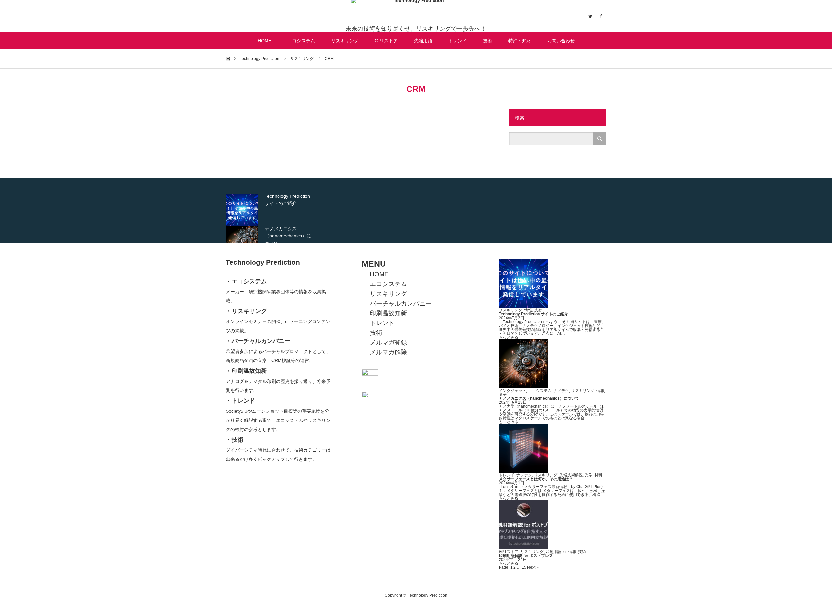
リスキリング (344, 40)
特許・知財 (519, 40)
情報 (528, 310)
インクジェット (512, 390)
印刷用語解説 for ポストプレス (526, 555)
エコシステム (301, 40)
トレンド (457, 40)
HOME (264, 40)
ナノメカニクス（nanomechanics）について (539, 398)
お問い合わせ (561, 40)
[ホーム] (228, 58)
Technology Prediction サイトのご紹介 (533, 314)
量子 (503, 394)
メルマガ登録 (388, 342)
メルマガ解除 (388, 352)
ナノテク (561, 390)
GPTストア (386, 40)
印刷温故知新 (388, 313)
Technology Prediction (263, 262)
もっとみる (508, 337)
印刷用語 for (556, 551)
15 (524, 567)
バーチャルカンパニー (401, 303)
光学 (588, 475)
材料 (598, 475)
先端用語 (423, 40)
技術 (487, 40)
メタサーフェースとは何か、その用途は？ (536, 479)
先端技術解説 (571, 475)
